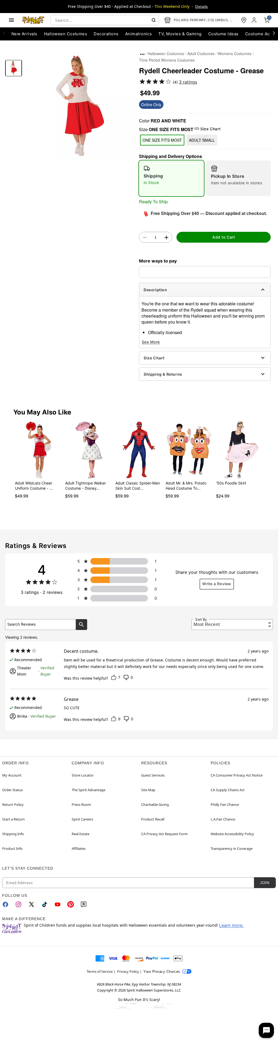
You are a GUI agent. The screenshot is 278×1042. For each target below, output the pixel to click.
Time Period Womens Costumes (167, 60)
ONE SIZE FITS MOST (162, 140)
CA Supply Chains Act (228, 789)
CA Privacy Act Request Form (164, 833)
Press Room (81, 804)
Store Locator (83, 775)
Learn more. (231, 925)
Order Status (12, 789)
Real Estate (80, 833)
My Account (11, 775)
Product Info (12, 848)
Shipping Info (13, 833)
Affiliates (79, 848)
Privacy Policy (128, 971)
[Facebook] (5, 904)
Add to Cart (223, 237)
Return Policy (13, 804)
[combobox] (105, 20)
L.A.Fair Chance (223, 819)
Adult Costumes (200, 53)
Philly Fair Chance (225, 804)
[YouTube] (57, 904)
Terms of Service (100, 971)
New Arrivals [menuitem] (24, 33)
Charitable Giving (155, 804)
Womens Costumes (234, 53)
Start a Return (13, 819)
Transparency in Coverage (231, 848)
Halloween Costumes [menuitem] (65, 33)
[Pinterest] (70, 904)
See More (151, 342)
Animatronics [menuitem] (138, 33)
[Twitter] (31, 904)
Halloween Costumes (166, 53)
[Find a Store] (244, 20)
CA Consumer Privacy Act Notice (237, 775)
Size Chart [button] (210, 128)
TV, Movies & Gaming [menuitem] (179, 33)
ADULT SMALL (202, 140)
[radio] (171, 178)
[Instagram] (18, 904)
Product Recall (152, 819)
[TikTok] (44, 904)
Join (264, 883)
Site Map (148, 789)
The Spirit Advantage (88, 789)
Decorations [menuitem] (106, 33)
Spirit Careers (82, 819)
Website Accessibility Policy (232, 833)
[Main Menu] (11, 20)
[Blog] (83, 904)
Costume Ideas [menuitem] (223, 33)
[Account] (255, 20)
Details (201, 6)
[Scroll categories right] (274, 32)
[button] (80, 105)
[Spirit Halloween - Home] (33, 20)
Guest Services (153, 775)
